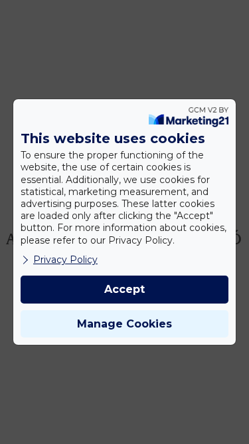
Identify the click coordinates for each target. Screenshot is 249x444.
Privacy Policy (65, 260)
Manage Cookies (124, 324)
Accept (124, 289)
